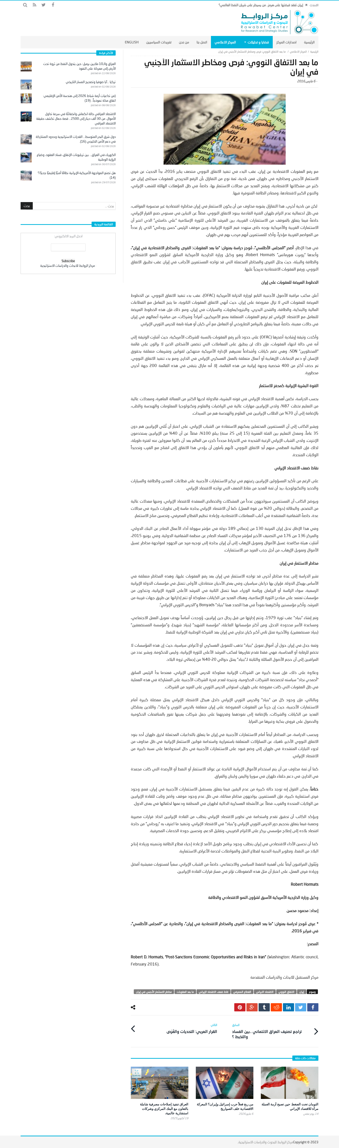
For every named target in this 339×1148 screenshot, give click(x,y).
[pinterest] (239, 1007)
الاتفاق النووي (286, 991)
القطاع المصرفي (242, 991)
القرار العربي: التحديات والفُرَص (192, 1028)
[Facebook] (52, 5)
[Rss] (34, 5)
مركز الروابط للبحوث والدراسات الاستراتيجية (265, 1142)
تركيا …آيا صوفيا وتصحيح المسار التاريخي (91, 82)
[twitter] (300, 1007)
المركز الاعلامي (298, 51)
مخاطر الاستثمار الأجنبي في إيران (154, 991)
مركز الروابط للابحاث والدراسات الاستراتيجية (67, 266)
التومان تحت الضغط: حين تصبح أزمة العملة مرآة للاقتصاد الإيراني (290, 1106)
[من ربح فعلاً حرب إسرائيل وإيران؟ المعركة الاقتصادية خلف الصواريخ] (224, 1083)
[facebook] (312, 1007)
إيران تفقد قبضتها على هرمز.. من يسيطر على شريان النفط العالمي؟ (261, 5)
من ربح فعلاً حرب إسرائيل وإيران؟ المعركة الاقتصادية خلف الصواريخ (225, 1106)
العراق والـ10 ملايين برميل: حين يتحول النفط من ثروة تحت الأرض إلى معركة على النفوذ (79, 66)
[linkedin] (288, 1007)
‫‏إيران (301, 991)
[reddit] (276, 1007)
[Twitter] (43, 5)
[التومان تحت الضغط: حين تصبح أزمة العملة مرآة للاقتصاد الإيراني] (289, 1083)
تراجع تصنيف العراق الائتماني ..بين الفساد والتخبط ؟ (267, 1031)
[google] (252, 1007)
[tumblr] (264, 1007)
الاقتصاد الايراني (264, 991)
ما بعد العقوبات (185, 991)
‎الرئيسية (314, 51)
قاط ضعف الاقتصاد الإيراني (213, 991)
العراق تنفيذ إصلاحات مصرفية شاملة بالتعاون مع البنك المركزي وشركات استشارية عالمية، (164, 1108)
